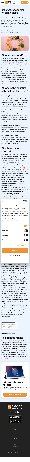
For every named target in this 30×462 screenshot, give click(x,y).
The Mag (12, 30)
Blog (15, 434)
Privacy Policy (15, 446)
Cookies (15, 449)
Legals (15, 444)
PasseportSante (10, 333)
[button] (3, 2)
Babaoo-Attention (5, 30)
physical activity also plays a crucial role (14, 352)
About (15, 429)
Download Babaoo (15, 394)
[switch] (26, 230)
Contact (15, 438)
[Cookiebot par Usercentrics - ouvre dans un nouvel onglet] (22, 201)
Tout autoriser (15, 250)
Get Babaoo (25, 2)
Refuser (15, 260)
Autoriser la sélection (15, 255)
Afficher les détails (20, 245)
